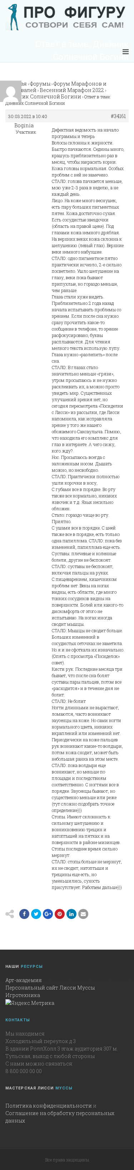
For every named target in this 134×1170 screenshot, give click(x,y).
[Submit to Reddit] (60, 914)
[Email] (71, 914)
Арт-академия (23, 980)
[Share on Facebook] (24, 914)
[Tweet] (36, 914)
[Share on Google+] (48, 914)
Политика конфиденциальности (48, 1105)
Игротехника (22, 995)
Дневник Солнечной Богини (43, 96)
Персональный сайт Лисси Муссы (50, 987)
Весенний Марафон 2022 (72, 90)
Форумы (40, 83)
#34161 (118, 116)
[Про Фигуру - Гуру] (66, 17)
